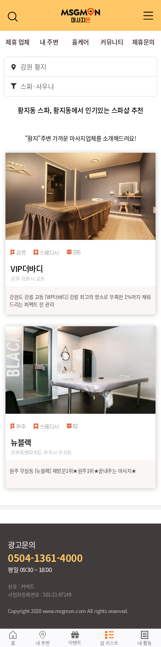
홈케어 (80, 41)
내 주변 (49, 41)
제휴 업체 (17, 41)
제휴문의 (143, 41)
